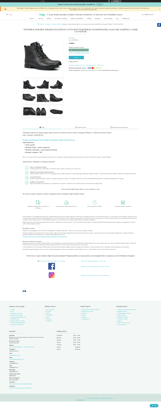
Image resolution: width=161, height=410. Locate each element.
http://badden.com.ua (15, 355)
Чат (155, 405)
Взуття (31, 18)
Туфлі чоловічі (121, 315)
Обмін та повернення (77, 18)
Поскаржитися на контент (93, 398)
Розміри (89, 18)
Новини (13, 309)
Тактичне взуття (122, 324)
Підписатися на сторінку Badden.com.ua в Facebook (95, 266)
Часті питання (108, 18)
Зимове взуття (86, 319)
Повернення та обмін (16, 315)
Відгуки (49, 18)
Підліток (120, 321)
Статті (12, 311)
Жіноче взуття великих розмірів (90, 309)
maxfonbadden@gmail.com (16, 359)
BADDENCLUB (125, 18)
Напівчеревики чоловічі (124, 313)
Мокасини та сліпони (87, 311)
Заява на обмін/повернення (18, 317)
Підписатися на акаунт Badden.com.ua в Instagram (95, 275)
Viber (47, 317)
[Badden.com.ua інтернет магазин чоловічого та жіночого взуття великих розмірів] (42, 14)
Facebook (49, 319)
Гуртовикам (49, 315)
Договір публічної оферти (18, 321)
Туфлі (83, 315)
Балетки (84, 313)
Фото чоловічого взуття (124, 322)
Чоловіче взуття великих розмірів (127, 309)
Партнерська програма (17, 324)
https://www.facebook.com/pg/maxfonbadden (21, 384)
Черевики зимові (56, 24)
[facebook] (23, 291)
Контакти (97, 18)
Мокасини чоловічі (123, 317)
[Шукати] (7, 14)
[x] (25, 291)
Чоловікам (48, 24)
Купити (100, 4)
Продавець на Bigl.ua (80, 396)
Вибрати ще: (79, 53)
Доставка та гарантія (61, 18)
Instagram (49, 321)
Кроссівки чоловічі (122, 319)
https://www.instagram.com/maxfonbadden (20, 388)
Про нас (41, 18)
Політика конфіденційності (18, 322)
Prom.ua (88, 395)
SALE (117, 18)
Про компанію (50, 309)
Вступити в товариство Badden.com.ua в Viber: (93, 261)
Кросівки (84, 317)
